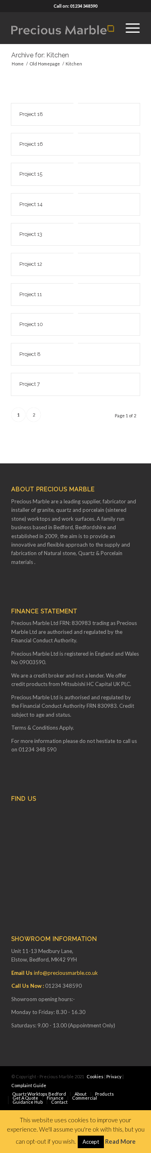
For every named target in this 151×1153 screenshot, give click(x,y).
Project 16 (31, 144)
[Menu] (129, 28)
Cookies (95, 1076)
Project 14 (31, 204)
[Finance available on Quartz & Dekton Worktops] (62, 28)
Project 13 (30, 234)
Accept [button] (91, 1141)
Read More (120, 1141)
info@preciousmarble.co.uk (66, 973)
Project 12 (30, 264)
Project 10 (31, 324)
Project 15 (30, 174)
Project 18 (31, 114)
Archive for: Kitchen (40, 55)
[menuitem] (129, 28)
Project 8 (30, 354)
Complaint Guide (28, 1085)
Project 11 (30, 294)
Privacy (114, 1076)
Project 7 (29, 384)
